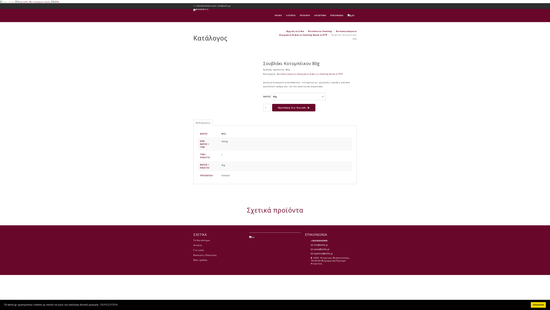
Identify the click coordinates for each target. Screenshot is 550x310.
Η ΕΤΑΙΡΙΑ (290, 15)
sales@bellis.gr (322, 249)
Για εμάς (198, 250)
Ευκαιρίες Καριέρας (205, 255)
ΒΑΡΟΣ (267, 96)
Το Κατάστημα (201, 240)
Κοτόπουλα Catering (320, 31)
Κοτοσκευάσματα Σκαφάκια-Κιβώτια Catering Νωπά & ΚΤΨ (310, 73)
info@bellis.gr (321, 244)
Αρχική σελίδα (295, 31)
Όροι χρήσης (200, 259)
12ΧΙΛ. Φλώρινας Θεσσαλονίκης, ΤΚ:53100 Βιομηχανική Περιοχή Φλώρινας (330, 260)
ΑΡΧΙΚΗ (278, 15)
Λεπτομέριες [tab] (203, 122)
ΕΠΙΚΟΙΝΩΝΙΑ (336, 15)
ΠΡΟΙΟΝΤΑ (305, 15)
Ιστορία (197, 245)
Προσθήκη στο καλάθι (292, 107)
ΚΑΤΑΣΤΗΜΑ (320, 15)
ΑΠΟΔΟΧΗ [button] (538, 305)
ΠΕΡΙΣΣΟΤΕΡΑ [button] (109, 305)
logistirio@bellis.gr (323, 253)
